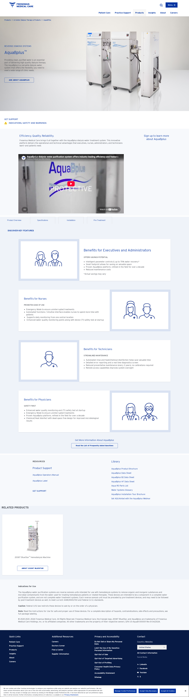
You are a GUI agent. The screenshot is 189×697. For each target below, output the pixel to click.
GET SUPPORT (11, 119)
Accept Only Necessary (148, 691)
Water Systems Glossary (122, 490)
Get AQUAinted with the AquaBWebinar (130, 498)
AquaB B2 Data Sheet (123, 477)
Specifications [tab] (42, 220)
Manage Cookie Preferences (125, 691)
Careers (174, 13)
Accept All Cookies (168, 691)
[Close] (185, 690)
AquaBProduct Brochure (124, 469)
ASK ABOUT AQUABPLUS (19, 80)
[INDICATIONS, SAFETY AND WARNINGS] (5, 123)
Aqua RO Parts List (120, 486)
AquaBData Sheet (121, 473)
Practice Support (123, 13)
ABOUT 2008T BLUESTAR (33, 568)
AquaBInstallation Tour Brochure (128, 494)
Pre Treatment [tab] (99, 220)
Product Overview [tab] (14, 220)
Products (139, 13)
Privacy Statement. (71, 695)
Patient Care (104, 13)
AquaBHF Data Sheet (123, 481)
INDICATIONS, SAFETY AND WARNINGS (27, 123)
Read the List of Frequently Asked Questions (94, 446)
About (163, 13)
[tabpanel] (94, 339)
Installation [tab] (71, 220)
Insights (152, 13)
